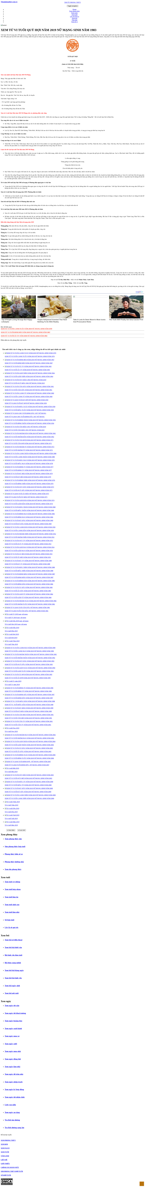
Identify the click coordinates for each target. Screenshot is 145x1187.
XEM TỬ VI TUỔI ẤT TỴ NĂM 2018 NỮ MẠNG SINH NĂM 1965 (24, 336)
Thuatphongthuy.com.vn (9, 2)
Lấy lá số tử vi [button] (74, 16)
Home (74, 9)
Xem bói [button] (74, 18)
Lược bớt (21, 830)
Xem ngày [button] (74, 13)
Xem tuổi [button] (74, 15)
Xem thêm (10, 830)
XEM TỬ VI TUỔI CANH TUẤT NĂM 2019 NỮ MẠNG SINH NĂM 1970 (26, 329)
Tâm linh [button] (74, 20)
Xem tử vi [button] (74, 22)
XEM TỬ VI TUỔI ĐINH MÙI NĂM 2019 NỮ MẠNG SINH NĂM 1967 (25, 332)
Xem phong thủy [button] (74, 11)
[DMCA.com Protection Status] (7, 1184)
